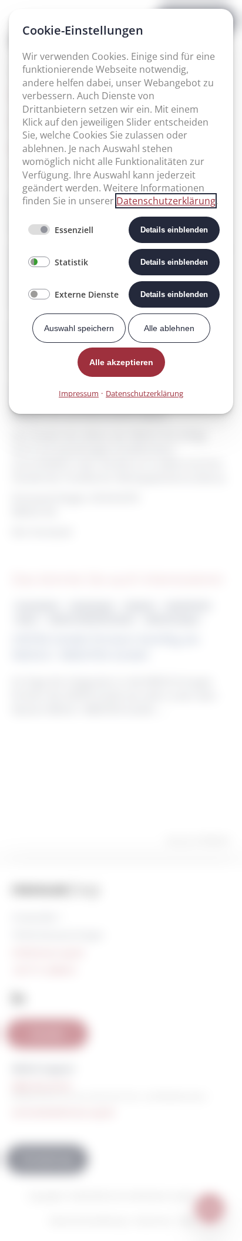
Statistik (71, 262)
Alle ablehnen (169, 328)
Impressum (79, 393)
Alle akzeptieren (121, 362)
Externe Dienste (87, 294)
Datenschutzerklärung (166, 200)
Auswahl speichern (79, 328)
